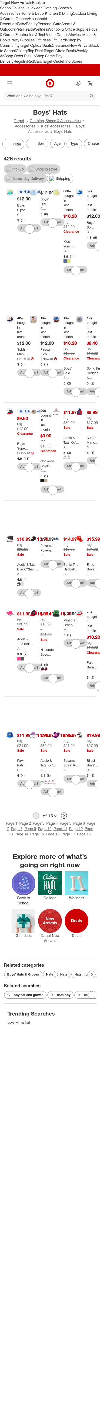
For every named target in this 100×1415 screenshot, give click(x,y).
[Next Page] (94, 144)
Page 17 (68, 834)
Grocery (22, 18)
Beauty (32, 24)
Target (19, 120)
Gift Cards (59, 40)
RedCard (34, 61)
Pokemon (43, 555)
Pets (19, 29)
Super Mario (17, 453)
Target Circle (52, 61)
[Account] (78, 83)
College (18, 8)
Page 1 (11, 823)
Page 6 (79, 823)
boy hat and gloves (28, 995)
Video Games (57, 34)
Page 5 (65, 823)
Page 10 (45, 828)
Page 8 (17, 828)
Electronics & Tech (30, 34)
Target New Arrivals (16, 2)
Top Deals (36, 50)
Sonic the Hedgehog (90, 232)
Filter (17, 144)
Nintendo (90, 447)
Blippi (90, 770)
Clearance (60, 45)
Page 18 (84, 834)
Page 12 (76, 828)
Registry (20, 61)
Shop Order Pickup (20, 56)
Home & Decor (32, 13)
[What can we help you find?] (50, 96)
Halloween (34, 8)
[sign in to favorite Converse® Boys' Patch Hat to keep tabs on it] (52, 490)
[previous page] (36, 815)
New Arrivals (79, 45)
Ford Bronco (90, 672)
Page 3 (38, 823)
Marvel (17, 359)
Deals (47, 45)
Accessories (25, 126)
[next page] (64, 815)
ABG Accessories (66, 770)
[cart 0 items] (90, 83)
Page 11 (60, 828)
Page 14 (21, 834)
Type (74, 143)
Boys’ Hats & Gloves (23, 974)
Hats (49, 974)
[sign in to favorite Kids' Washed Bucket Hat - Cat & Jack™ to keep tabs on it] (75, 270)
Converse (43, 470)
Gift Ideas (43, 40)
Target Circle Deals (60, 50)
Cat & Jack (20, 215)
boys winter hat (18, 1022)
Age (57, 143)
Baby (21, 24)
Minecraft (66, 629)
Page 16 (53, 834)
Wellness (41, 29)
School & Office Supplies (69, 29)
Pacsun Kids (41, 359)
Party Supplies (22, 40)
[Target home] (50, 83)
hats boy (63, 995)
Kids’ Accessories (55, 126)
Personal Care (49, 24)
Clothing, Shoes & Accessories (55, 120)
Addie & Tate (66, 447)
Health (28, 29)
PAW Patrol (20, 770)
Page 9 (30, 828)
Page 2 (25, 823)
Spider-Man (66, 378)
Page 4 (52, 823)
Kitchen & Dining (59, 13)
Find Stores (72, 61)
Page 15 (37, 834)
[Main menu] (10, 83)
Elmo (90, 574)
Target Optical (30, 45)
